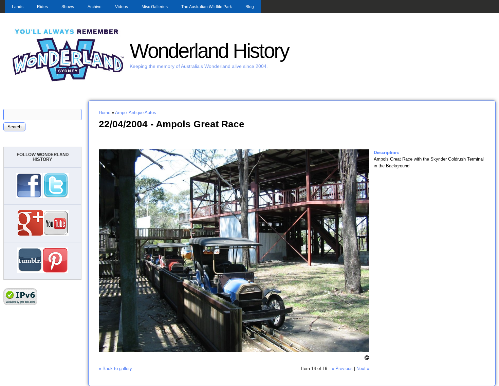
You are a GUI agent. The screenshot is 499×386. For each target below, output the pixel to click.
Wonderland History (209, 50)
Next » (362, 368)
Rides (42, 6)
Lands (17, 6)
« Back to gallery (115, 368)
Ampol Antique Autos (135, 112)
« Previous (342, 368)
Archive (94, 6)
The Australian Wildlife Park (206, 6)
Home (104, 112)
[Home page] (68, 80)
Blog (249, 6)
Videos (121, 6)
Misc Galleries (155, 6)
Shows (67, 6)
